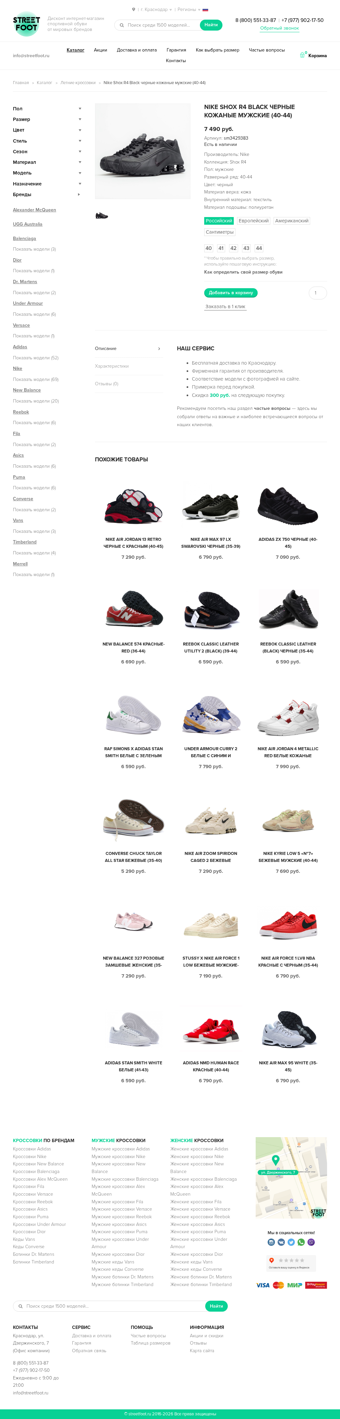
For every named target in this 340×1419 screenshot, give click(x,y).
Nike (17, 368)
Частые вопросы (267, 50)
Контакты (176, 60)
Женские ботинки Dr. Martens (201, 1277)
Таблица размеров (151, 1343)
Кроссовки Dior (29, 1232)
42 (233, 248)
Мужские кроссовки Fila (117, 1202)
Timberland (25, 542)
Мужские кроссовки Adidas (121, 1149)
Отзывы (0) (106, 384)
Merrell (20, 564)
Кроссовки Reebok (33, 1202)
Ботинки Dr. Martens (33, 1254)
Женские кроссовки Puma (198, 1232)
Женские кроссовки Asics (197, 1224)
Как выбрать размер (217, 50)
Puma (19, 477)
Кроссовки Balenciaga (36, 1171)
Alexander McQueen (34, 210)
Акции (100, 50)
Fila (16, 433)
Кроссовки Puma (30, 1217)
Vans (18, 520)
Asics (18, 455)
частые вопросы (272, 408)
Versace (21, 325)
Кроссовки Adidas (32, 1149)
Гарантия (176, 50)
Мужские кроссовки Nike (118, 1156)
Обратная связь (89, 1351)
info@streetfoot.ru (31, 56)
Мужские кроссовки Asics (119, 1224)
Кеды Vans (24, 1239)
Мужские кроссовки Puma (119, 1232)
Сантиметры (220, 232)
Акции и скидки (206, 1336)
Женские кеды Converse (196, 1269)
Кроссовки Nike (29, 1156)
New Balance (27, 390)
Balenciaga (24, 238)
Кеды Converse (28, 1246)
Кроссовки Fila (28, 1186)
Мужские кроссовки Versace (122, 1209)
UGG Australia (27, 224)
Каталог (75, 50)
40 (209, 248)
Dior (17, 260)
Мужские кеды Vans (113, 1262)
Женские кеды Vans (191, 1262)
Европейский (254, 221)
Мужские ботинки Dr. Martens (122, 1277)
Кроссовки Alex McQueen (40, 1179)
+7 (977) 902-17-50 (303, 20)
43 (246, 248)
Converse (23, 499)
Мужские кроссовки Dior (118, 1254)
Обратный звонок (279, 28)
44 (259, 248)
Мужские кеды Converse (118, 1269)
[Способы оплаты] (291, 1287)
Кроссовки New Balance (38, 1164)
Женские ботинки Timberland (201, 1284)
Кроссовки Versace (33, 1194)
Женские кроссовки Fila (195, 1202)
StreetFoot (26, 24)
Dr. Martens (25, 282)
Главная (21, 82)
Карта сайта (202, 1351)
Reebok (21, 412)
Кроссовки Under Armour (39, 1224)
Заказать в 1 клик (225, 306)
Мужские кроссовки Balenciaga (125, 1179)
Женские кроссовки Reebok (200, 1217)
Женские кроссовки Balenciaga (203, 1179)
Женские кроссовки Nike (197, 1156)
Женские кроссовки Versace (200, 1209)
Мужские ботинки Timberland (122, 1284)
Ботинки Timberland (33, 1262)
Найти (211, 25)
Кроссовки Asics (30, 1209)
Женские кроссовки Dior (196, 1254)
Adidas (20, 347)
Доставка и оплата (137, 50)
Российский (219, 221)
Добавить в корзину (231, 293)
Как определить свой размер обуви (243, 272)
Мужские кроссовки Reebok (122, 1217)
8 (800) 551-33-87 (255, 20)
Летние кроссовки (78, 82)
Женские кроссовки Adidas (199, 1149)
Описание (106, 348)
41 (220, 248)
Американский (291, 221)
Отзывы (198, 1343)
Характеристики (112, 366)
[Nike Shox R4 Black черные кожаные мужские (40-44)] (143, 151)
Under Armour (28, 303)
